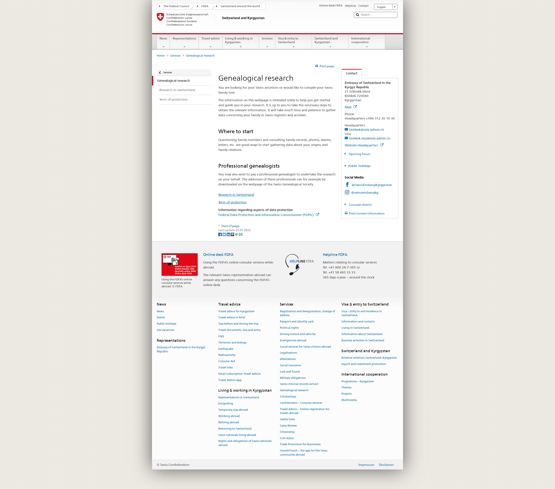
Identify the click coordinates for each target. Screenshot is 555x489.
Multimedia (349, 400)
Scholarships (288, 396)
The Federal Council (176, 6)
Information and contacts (358, 321)
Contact (349, 73)
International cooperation (360, 40)
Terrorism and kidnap (232, 342)
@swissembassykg (364, 192)
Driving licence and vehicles (298, 334)
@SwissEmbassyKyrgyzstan (372, 185)
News (163, 38)
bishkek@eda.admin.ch (366, 130)
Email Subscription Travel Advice (239, 373)
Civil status (287, 438)
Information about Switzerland (361, 334)
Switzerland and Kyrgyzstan (326, 40)
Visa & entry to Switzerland (288, 40)
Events (161, 317)
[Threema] (233, 234)
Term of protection (232, 202)
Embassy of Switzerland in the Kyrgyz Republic (181, 349)
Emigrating (225, 403)
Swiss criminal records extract (299, 384)
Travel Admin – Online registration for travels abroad (305, 411)
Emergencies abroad (293, 340)
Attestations (288, 359)
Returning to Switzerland (234, 428)
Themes (346, 387)
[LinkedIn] (229, 234)
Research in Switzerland (236, 195)
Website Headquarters (362, 145)
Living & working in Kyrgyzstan (239, 40)
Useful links (287, 419)
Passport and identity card (296, 321)
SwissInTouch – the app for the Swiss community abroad (303, 452)
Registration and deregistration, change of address (307, 313)
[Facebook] (220, 234)
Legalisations (288, 353)
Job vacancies (165, 330)
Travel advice (210, 38)
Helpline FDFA (335, 254)
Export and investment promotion (363, 364)
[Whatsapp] (237, 234)
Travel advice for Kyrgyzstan (236, 311)
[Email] (240, 234)
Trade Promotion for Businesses (300, 444)
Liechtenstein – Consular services (301, 402)
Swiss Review (288, 425)
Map (348, 107)
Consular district (360, 204)
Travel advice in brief (231, 317)
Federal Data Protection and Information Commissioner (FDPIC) (266, 215)
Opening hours (359, 154)
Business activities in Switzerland (362, 340)
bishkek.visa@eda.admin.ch (369, 138)
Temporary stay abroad (233, 410)
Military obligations (293, 377)
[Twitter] (224, 234)
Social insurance (290, 365)
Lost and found (290, 371)
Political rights (289, 327)
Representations (184, 38)
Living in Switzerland (355, 327)
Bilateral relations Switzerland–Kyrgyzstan (369, 357)
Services (267, 38)
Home (161, 55)
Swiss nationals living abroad (237, 435)
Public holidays (359, 166)
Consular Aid (226, 361)
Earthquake (225, 348)
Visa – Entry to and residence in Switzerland (361, 313)
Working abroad (229, 416)
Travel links (225, 367)
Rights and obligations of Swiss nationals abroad (245, 443)
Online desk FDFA (218, 254)
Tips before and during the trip (238, 323)
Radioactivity (226, 355)
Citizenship (287, 431)
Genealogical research (294, 390)
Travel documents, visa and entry (239, 330)
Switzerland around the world (240, 6)
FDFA (204, 6)
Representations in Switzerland (238, 397)
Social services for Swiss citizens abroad (305, 346)
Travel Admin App (230, 380)
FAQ (221, 336)
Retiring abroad (228, 422)
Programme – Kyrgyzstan (357, 381)
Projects (346, 394)
